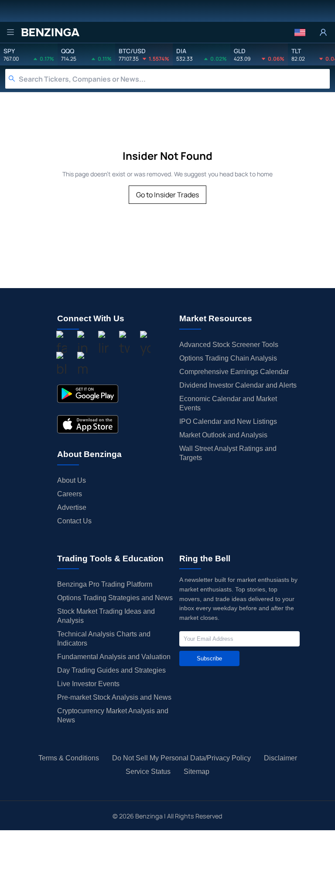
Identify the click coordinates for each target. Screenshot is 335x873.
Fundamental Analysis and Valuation (114, 656)
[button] (300, 32)
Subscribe (209, 658)
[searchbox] (174, 79)
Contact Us (74, 521)
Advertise (71, 507)
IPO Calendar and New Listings (228, 421)
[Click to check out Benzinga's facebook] (61, 344)
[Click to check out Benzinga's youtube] (145, 344)
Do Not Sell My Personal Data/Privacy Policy (181, 758)
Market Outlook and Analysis (223, 435)
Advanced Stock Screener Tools (228, 344)
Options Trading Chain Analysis (228, 358)
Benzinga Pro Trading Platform (104, 584)
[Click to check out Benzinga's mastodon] (82, 365)
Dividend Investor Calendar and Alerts (238, 385)
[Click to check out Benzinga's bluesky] (61, 365)
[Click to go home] (50, 32)
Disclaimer (280, 758)
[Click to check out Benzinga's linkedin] (103, 344)
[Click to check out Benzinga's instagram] (82, 344)
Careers (69, 494)
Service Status (148, 771)
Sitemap (196, 771)
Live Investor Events (88, 683)
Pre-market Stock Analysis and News (114, 697)
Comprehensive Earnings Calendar (234, 371)
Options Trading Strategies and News (115, 597)
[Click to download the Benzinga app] (87, 394)
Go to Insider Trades (167, 194)
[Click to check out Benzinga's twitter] (124, 344)
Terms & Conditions (68, 758)
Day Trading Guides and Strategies (111, 670)
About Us (71, 480)
